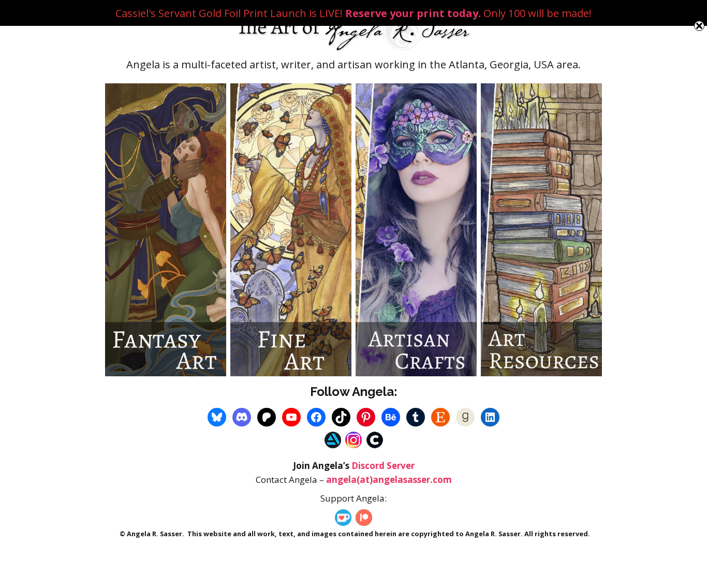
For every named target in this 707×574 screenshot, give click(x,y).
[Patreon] (266, 417)
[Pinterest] (366, 417)
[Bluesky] (217, 417)
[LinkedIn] (490, 417)
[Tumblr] (415, 417)
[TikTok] (341, 417)
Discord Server (383, 466)
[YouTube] (291, 417)
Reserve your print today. (413, 13)
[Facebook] (316, 417)
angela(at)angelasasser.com (389, 479)
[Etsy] (440, 417)
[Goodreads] (465, 417)
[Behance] (390, 417)
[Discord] (241, 417)
